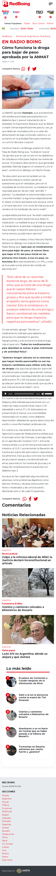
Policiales (6, 821)
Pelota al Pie (8, 834)
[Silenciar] (42, 393)
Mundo (5, 802)
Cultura (5, 847)
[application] (28, 394)
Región (5, 815)
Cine (4, 850)
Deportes (6, 824)
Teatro (5, 857)
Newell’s (6, 831)
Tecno (5, 837)
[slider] (49, 393)
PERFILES (7, 811)
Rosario (5, 795)
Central (5, 828)
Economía (7, 808)
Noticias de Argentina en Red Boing (33, 36)
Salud (4, 840)
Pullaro (27, 23)
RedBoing (7, 36)
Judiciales (6, 818)
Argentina (6, 798)
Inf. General (7, 844)
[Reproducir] (5, 393)
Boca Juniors (38, 23)
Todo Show (7, 860)
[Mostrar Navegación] (50, 4)
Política (5, 805)
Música (5, 853)
